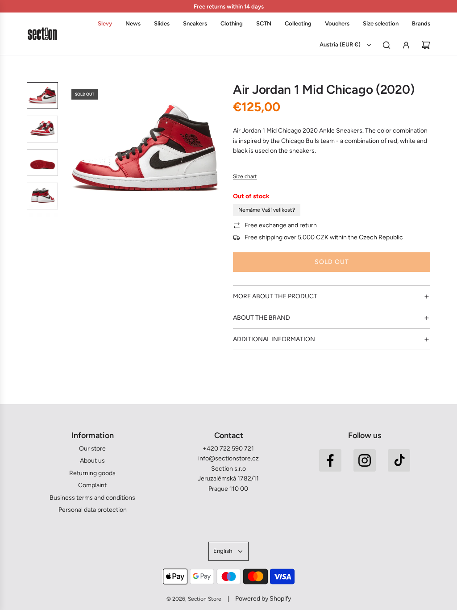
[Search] (386, 45)
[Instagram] (364, 460)
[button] (72, 150)
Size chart (245, 176)
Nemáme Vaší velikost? (266, 210)
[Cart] (426, 45)
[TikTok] (398, 460)
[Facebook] (330, 460)
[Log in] (406, 45)
